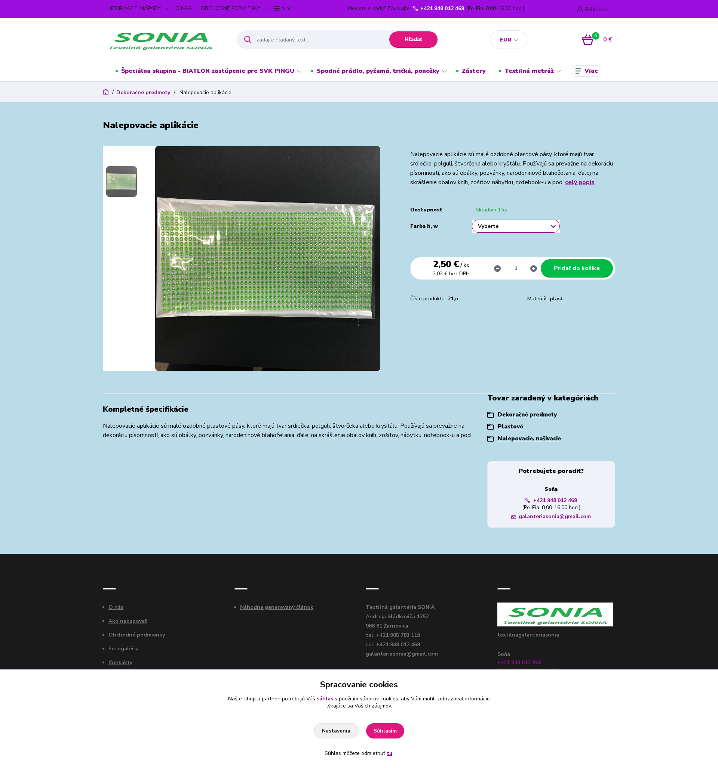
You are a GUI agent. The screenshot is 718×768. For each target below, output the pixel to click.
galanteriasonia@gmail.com (555, 516)
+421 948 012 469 (442, 8)
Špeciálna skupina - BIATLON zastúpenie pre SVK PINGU (207, 71)
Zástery (474, 71)
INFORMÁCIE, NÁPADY (134, 8)
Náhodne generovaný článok (276, 607)
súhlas (325, 698)
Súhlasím (385, 730)
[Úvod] (163, 40)
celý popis (580, 182)
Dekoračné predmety (143, 92)
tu (389, 753)
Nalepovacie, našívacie (529, 438)
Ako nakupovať (127, 621)
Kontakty (120, 662)
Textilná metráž (529, 71)
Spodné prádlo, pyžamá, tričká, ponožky (378, 71)
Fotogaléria (123, 648)
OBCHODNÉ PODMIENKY (231, 8)
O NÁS (183, 8)
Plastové (510, 426)
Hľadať (413, 39)
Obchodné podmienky (136, 634)
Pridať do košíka (577, 268)
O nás (115, 607)
